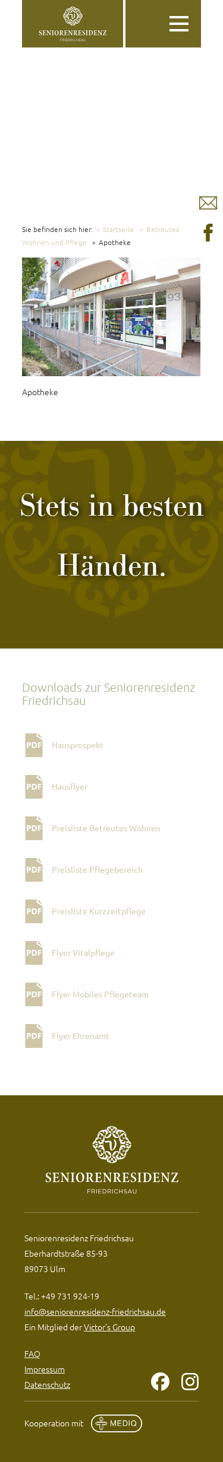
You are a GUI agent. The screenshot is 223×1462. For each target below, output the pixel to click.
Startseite (118, 229)
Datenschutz (47, 1384)
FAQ (32, 1353)
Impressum (44, 1369)
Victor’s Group (109, 1327)
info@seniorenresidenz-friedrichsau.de (95, 1311)
